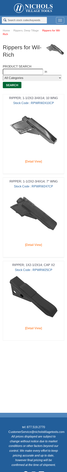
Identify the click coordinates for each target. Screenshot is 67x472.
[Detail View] (33, 161)
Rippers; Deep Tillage (26, 30)
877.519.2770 (36, 427)
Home (6, 30)
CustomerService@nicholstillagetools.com (36, 431)
